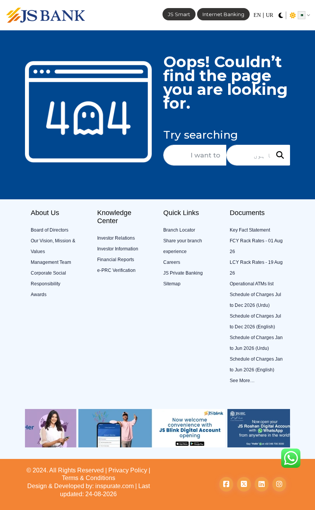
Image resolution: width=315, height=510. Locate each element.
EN (257, 15)
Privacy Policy (127, 470)
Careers (171, 262)
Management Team (51, 262)
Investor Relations (116, 238)
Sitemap (172, 283)
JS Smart (179, 14)
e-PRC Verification (116, 270)
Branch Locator (179, 230)
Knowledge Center (114, 217)
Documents (247, 213)
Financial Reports (115, 259)
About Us (45, 213)
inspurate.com (114, 486)
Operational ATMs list (252, 283)
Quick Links (181, 213)
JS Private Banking (183, 273)
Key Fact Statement (250, 230)
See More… (242, 380)
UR (269, 15)
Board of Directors (49, 230)
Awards (38, 294)
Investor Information (117, 249)
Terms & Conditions (88, 478)
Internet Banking (223, 14)
